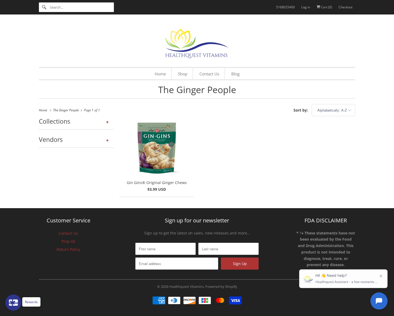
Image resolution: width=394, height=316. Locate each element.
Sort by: (301, 110)
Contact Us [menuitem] (209, 73)
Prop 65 (68, 241)
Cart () (326, 7)
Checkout (345, 7)
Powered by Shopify (221, 286)
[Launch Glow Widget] (13, 303)
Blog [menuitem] (235, 73)
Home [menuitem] (160, 73)
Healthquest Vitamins (186, 286)
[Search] (44, 7)
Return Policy (68, 249)
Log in (305, 7)
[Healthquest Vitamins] (197, 42)
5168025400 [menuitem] (285, 7)
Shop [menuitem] (182, 73)
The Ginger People (197, 89)
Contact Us (68, 233)
